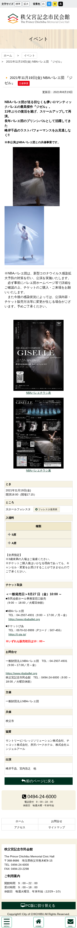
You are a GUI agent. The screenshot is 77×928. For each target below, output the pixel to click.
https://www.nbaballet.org (24, 619)
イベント (29, 55)
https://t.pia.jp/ (17, 634)
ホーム (8, 55)
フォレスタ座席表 (47, 509)
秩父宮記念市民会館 (39, 18)
